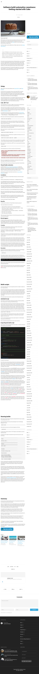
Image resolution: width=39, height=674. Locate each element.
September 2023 (29, 316)
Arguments (3, 371)
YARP (28, 173)
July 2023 (28, 321)
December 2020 (29, 393)
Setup (2, 381)
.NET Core (11, 566)
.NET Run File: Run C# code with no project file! (12, 541)
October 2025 (29, 258)
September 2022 (29, 344)
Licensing (28, 143)
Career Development (30, 125)
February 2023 (29, 333)
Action (15, 392)
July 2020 (28, 405)
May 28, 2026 (9, 658)
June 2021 (28, 379)
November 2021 (29, 368)
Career (28, 53)
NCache (28, 147)
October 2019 (29, 426)
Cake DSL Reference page (11, 477)
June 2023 (28, 323)
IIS (27, 140)
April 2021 (28, 384)
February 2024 (29, 305)
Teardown (6, 381)
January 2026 (29, 251)
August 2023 (29, 319)
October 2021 (29, 370)
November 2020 (29, 396)
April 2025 (28, 272)
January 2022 (29, 363)
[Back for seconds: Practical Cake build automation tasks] (4, 538)
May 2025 (28, 270)
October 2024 (29, 286)
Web (27, 72)
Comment (34, 609)
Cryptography (29, 127)
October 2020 (29, 398)
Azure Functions (29, 118)
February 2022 (29, 361)
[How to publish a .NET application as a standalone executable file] (21, 538)
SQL (27, 65)
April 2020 (28, 412)
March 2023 (29, 330)
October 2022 (29, 342)
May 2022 (28, 354)
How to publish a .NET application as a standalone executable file (21, 542)
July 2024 (28, 293)
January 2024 (29, 307)
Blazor (28, 121)
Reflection (28, 153)
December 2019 (29, 421)
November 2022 (29, 340)
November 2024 (29, 284)
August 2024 (29, 291)
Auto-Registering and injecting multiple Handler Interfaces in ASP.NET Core (31, 198)
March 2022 (29, 358)
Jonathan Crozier (10, 578)
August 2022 (29, 347)
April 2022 (28, 356)
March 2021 (29, 386)
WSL (28, 170)
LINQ (28, 144)
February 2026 (29, 249)
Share (12, 569)
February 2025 (29, 277)
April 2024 (28, 300)
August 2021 (29, 375)
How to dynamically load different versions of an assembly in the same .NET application (32, 230)
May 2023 (28, 326)
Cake (13, 42)
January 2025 (29, 279)
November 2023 (29, 312)
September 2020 (29, 400)
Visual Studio (21, 112)
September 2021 (29, 372)
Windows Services (30, 169)
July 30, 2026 (35, 95)
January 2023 (29, 335)
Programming (29, 58)
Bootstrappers (5, 110)
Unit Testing (29, 161)
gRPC (28, 137)
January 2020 (29, 419)
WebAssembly (29, 166)
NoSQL (28, 437)
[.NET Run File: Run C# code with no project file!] (13, 538)
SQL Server (28, 155)
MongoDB (28, 146)
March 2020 (29, 414)
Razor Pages (29, 152)
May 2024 (28, 298)
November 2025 (29, 256)
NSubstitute (29, 149)
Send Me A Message (7, 623)
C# (27, 122)
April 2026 (28, 244)
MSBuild (14, 378)
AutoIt (28, 115)
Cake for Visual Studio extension (12, 166)
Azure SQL (28, 119)
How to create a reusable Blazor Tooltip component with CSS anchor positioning (32, 186)
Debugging (28, 128)
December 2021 (29, 365)
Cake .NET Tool (17, 88)
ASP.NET (28, 112)
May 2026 (28, 242)
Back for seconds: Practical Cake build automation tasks (4, 541)
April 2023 (28, 328)
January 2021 (29, 391)
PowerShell (28, 150)
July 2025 (28, 265)
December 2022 (29, 337)
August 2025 (29, 263)
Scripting (18, 17)
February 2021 (29, 389)
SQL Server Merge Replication (31, 67)
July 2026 (28, 237)
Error (28, 134)
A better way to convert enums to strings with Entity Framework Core (33, 88)
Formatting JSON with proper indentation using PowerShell (32, 80)
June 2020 (28, 407)
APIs (27, 51)
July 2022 (28, 349)
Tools (27, 451)
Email (28, 131)
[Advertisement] (13, 78)
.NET (8, 566)
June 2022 (28, 351)
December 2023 (29, 309)
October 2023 (29, 314)
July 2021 (28, 377)
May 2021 (28, 382)
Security (28, 444)
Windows (28, 167)
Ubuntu (28, 160)
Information (18, 364)
